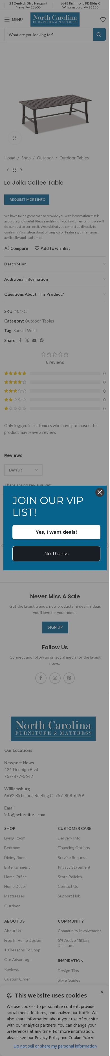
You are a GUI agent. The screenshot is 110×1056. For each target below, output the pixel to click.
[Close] (100, 492)
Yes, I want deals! (56, 532)
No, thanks (56, 553)
